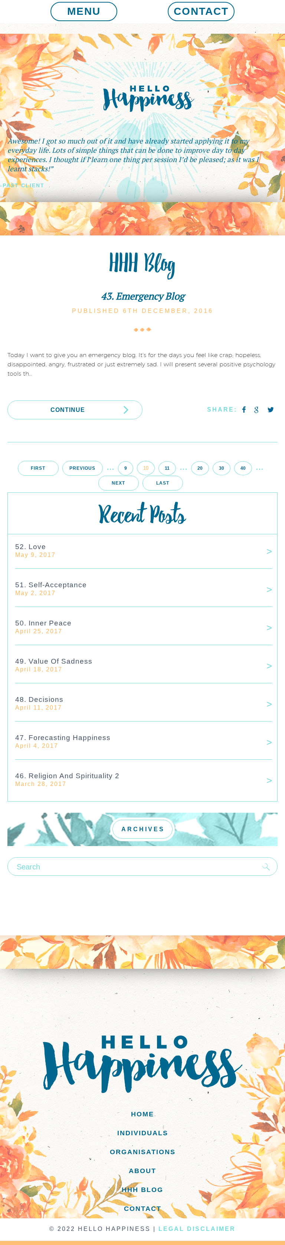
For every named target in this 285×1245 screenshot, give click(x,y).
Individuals (142, 1133)
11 (167, 468)
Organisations (143, 1152)
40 (243, 468)
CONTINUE (67, 410)
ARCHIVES (143, 829)
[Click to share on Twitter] (270, 410)
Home (142, 1114)
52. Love (30, 547)
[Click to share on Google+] (257, 410)
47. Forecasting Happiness (63, 738)
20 (200, 468)
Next (118, 483)
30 (221, 468)
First (38, 468)
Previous (82, 468)
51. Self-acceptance (51, 585)
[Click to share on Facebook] (244, 410)
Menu (84, 11)
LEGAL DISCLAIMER (197, 1229)
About (142, 1171)
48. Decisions (39, 699)
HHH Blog (142, 1189)
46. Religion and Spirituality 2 (67, 776)
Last (162, 483)
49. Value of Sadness (53, 661)
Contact (201, 11)
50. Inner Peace (43, 623)
